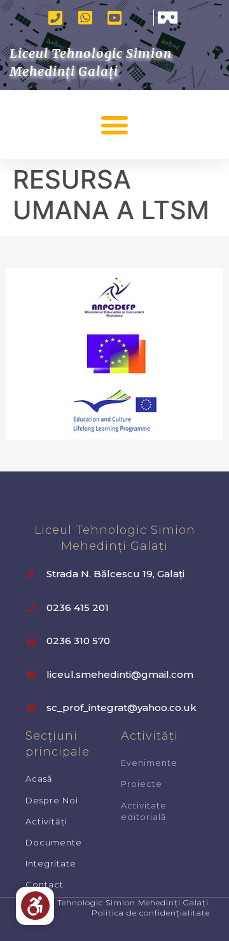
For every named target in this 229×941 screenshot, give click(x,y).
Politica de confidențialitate (151, 912)
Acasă (39, 778)
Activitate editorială (144, 811)
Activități (46, 821)
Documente (53, 842)
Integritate (50, 863)
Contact (44, 884)
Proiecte (141, 784)
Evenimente (149, 763)
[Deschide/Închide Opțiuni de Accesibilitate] (35, 905)
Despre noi (51, 800)
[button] (115, 125)
